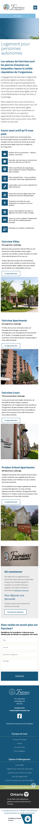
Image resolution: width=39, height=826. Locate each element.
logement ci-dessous (21, 590)
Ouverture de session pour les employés (19, 724)
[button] (35, 7)
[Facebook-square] (19, 716)
